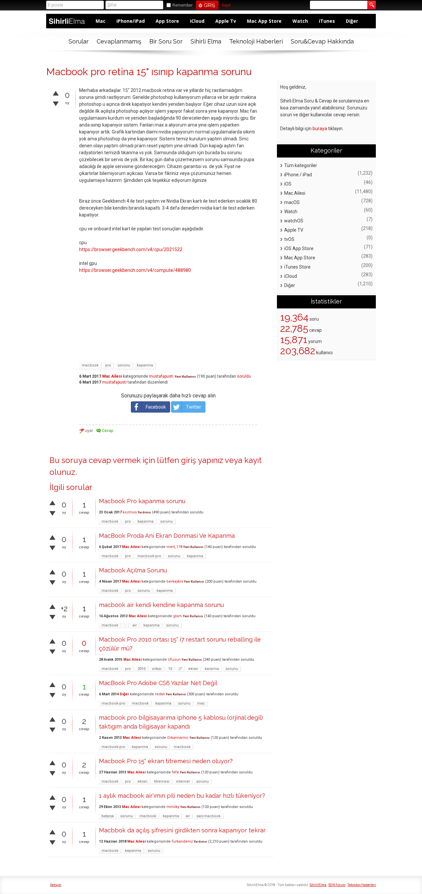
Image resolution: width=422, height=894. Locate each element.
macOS (292, 202)
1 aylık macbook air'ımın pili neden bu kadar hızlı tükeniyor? (182, 795)
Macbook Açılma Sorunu (133, 570)
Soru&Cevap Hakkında (322, 41)
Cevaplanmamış (119, 41)
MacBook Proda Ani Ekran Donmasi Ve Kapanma (167, 535)
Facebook (156, 407)
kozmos (130, 512)
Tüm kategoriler (300, 165)
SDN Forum (337, 885)
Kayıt (226, 5)
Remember (182, 5)
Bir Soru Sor (166, 41)
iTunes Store (297, 267)
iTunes (327, 21)
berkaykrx (174, 581)
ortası (157, 669)
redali (160, 694)
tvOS (289, 239)
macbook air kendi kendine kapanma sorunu (161, 604)
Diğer (352, 21)
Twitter (193, 407)
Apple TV (293, 230)
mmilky (172, 807)
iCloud (197, 21)
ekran (193, 669)
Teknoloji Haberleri (256, 41)
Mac (101, 21)
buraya (320, 128)
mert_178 (174, 547)
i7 (180, 669)
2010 (141, 669)
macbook (90, 365)
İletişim (55, 885)
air (135, 625)
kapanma (145, 365)
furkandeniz (182, 841)
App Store (167, 21)
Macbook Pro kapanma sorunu (142, 501)
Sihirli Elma (206, 41)
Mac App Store (264, 21)
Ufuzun (174, 659)
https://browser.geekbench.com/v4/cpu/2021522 (130, 249)
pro (108, 365)
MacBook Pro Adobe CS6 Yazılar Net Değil (158, 682)
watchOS (293, 220)
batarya (108, 816)
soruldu (244, 376)
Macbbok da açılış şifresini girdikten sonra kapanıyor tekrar (182, 830)
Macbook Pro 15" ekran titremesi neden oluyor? (166, 761)
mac (201, 703)
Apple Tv (225, 21)
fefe (175, 772)
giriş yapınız (202, 460)
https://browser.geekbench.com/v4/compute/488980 (135, 270)
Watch (300, 21)
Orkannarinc (178, 737)
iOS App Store (299, 248)
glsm (177, 616)
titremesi (161, 781)
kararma (212, 669)
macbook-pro (149, 556)
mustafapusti (161, 376)
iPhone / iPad (298, 174)
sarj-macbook (208, 816)
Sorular (79, 41)
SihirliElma (318, 885)
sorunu (124, 365)
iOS (287, 184)
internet (183, 781)
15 (170, 669)
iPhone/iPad (130, 21)
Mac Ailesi (112, 376)
